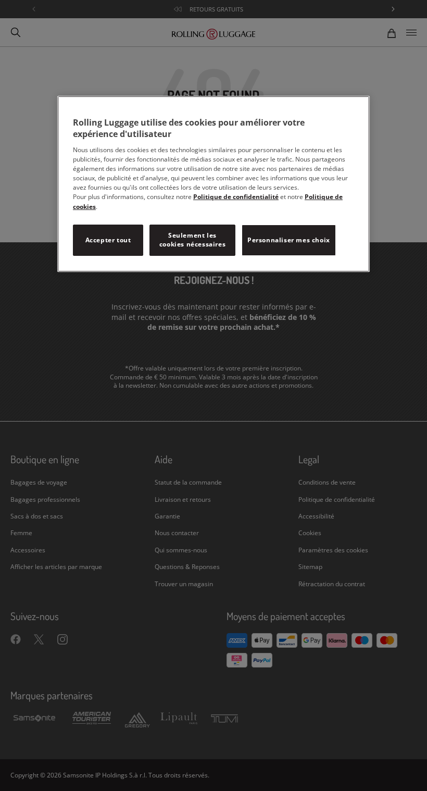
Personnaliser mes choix (288, 240)
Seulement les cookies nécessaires (192, 240)
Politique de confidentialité (236, 196)
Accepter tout (108, 240)
